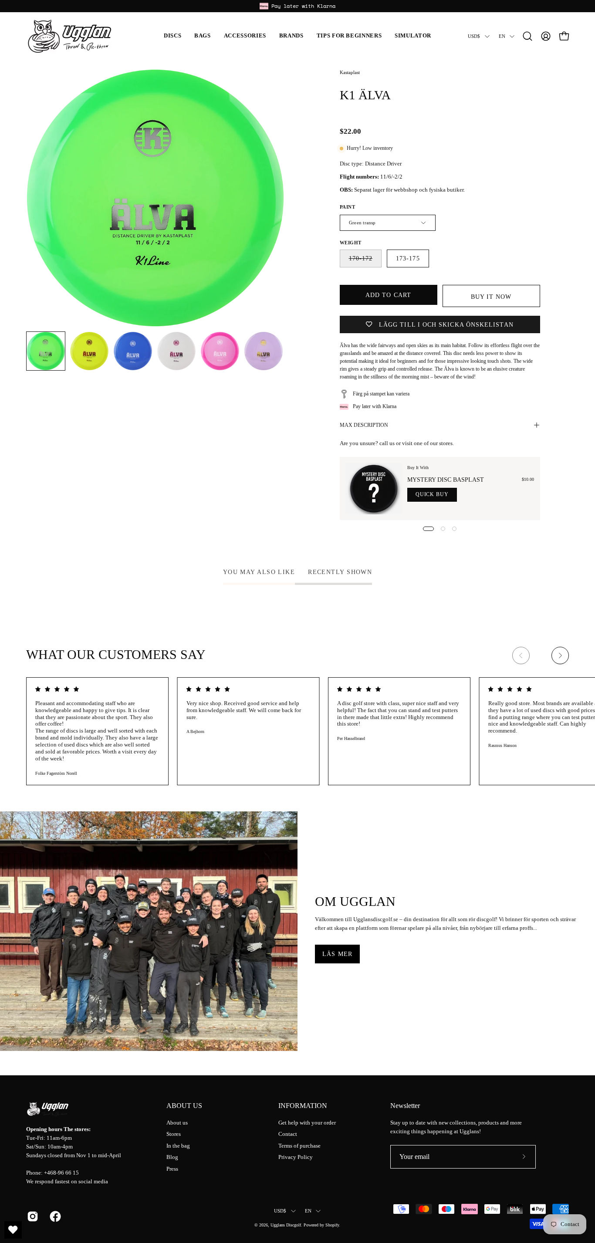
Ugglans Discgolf (285, 1225)
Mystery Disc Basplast (445, 479)
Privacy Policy (295, 1157)
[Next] (560, 655)
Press (172, 1168)
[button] (172, 36)
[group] (297, 6)
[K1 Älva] (45, 351)
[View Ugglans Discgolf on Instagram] (31, 1216)
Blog (172, 1157)
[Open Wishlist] (13, 1230)
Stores (173, 1134)
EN (502, 36)
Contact (287, 1134)
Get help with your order (307, 1123)
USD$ (474, 36)
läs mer (337, 953)
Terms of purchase (299, 1146)
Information (302, 1105)
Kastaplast (350, 72)
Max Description (364, 425)
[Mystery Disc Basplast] (373, 488)
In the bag (178, 1146)
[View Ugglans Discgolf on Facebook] (54, 1216)
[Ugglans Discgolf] (69, 36)
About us (184, 1105)
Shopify (332, 1225)
